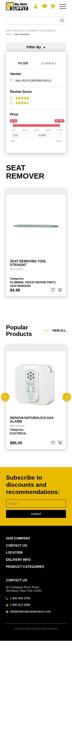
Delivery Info (18, 559)
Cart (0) (52, 6)
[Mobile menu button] (63, 6)
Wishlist (44, 6)
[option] (36, 397)
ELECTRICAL (18, 433)
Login (35, 6)
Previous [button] (5, 397)
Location (14, 552)
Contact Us (16, 545)
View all (59, 330)
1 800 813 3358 (20, 605)
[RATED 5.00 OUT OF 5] (22, 98)
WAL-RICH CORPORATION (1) (33, 80)
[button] (60, 290)
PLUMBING (17, 282)
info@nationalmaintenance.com (30, 611)
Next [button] (67, 397)
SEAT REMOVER (20, 286)
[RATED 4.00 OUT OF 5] (22, 103)
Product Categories (25, 566)
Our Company (18, 538)
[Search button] (62, 20)
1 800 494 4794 (20, 598)
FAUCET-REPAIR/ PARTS (40, 282)
